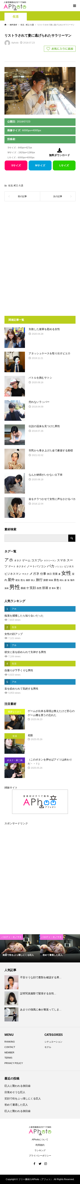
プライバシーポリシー (40, 1155)
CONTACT (9, 1047)
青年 (54, 588)
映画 (51, 580)
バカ (51, 566)
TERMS (8, 1058)
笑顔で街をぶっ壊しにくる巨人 (22, 1098)
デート (12, 566)
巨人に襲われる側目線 (17, 1085)
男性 (14, 587)
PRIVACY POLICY (13, 1063)
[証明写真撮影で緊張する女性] (11, 998)
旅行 (39, 580)
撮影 (28, 580)
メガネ (34, 573)
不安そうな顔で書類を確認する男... (40, 977)
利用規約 (40, 1145)
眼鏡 (23, 588)
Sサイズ (16, 165)
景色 (56, 579)
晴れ (62, 580)
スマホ (61, 560)
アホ (8, 559)
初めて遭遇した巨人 (16, 1104)
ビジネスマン (12, 573)
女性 (66, 573)
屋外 (11, 580)
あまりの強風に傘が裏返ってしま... (40, 1009)
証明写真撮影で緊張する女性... (38, 993)
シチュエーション (53, 1041)
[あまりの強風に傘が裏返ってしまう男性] (11, 1014)
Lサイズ (64, 165)
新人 (33, 580)
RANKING (9, 1041)
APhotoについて (40, 1139)
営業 (55, 573)
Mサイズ (40, 165)
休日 (49, 573)
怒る (23, 580)
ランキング (40, 1150)
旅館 (45, 580)
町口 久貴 (18, 185)
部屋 (45, 587)
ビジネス (69, 566)
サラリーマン (50, 560)
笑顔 (33, 588)
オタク (17, 560)
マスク (25, 574)
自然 (39, 588)
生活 (16, 16)
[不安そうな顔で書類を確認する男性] (11, 982)
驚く (59, 587)
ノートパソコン (36, 566)
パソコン (59, 566)
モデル (47, 1047)
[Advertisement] (40, 234)
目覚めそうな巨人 (14, 1092)
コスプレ (37, 560)
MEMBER (9, 1052)
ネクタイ (21, 566)
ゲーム (26, 560)
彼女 (17, 580)
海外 (72, 580)
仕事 (43, 573)
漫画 (6, 588)
